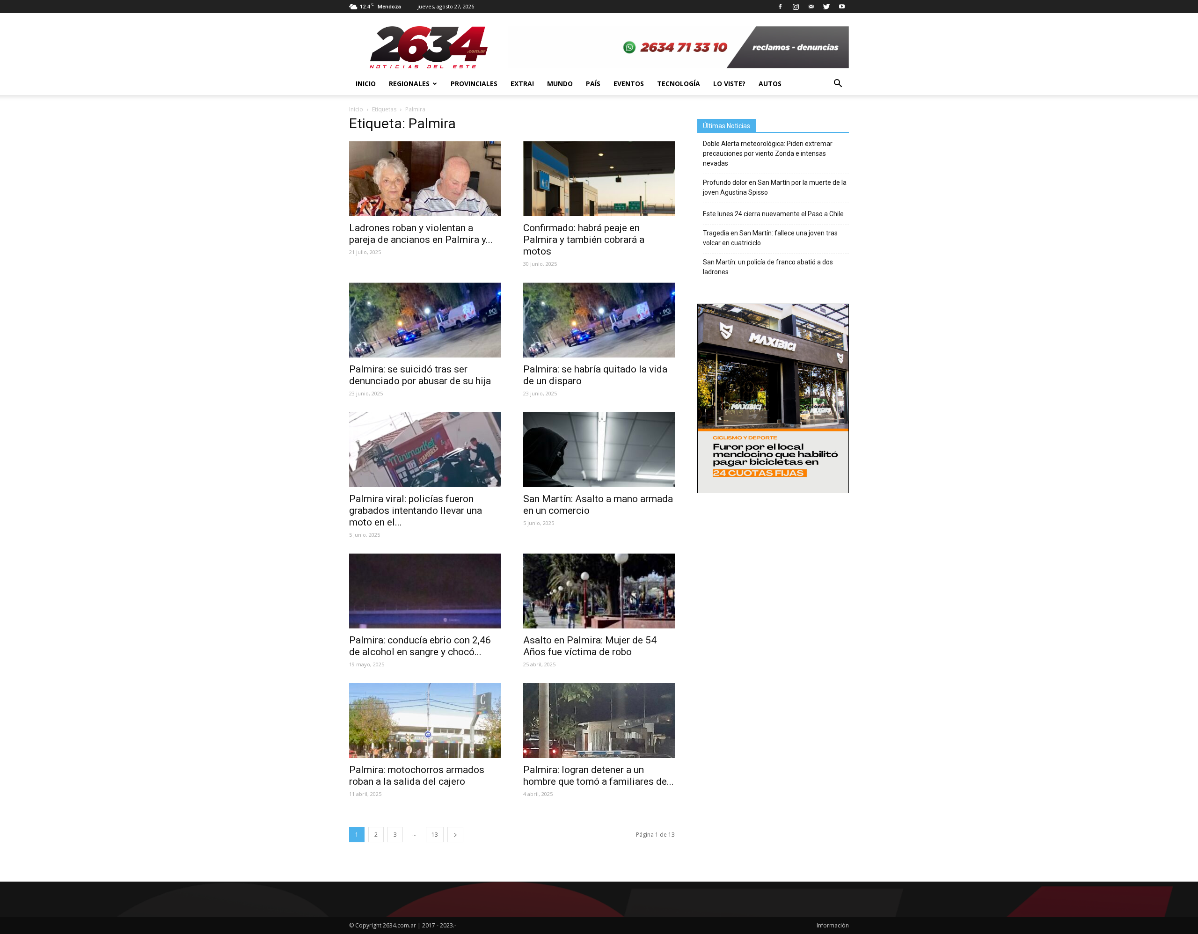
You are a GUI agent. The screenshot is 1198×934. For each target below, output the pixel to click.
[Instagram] (796, 6)
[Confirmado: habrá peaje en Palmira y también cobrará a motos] (599, 178)
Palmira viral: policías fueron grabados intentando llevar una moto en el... (415, 510)
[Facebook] (780, 6)
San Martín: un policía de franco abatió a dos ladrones (768, 267)
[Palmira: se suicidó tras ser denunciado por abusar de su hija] (425, 320)
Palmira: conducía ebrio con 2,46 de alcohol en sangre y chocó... (420, 646)
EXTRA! (522, 83)
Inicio (366, 83)
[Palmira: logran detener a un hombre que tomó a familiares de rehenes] (599, 720)
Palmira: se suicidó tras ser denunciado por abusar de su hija (421, 375)
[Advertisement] (773, 561)
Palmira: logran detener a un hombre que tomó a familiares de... (598, 775)
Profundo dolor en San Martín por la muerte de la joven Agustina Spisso (775, 187)
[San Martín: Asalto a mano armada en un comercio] (599, 449)
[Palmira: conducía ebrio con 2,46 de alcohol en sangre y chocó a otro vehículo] (425, 591)
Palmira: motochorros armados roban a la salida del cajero (416, 775)
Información (833, 925)
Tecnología (678, 83)
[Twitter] (826, 6)
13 (434, 835)
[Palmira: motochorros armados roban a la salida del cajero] (425, 720)
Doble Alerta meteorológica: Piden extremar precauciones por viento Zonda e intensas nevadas (768, 153)
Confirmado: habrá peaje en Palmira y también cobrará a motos (583, 239)
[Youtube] (842, 6)
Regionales (409, 83)
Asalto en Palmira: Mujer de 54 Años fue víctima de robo (590, 646)
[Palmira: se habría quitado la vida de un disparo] (599, 320)
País (593, 83)
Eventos (629, 83)
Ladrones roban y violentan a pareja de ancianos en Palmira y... (421, 233)
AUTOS (770, 83)
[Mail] (811, 6)
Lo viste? (729, 83)
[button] (837, 84)
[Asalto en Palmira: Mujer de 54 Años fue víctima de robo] (599, 591)
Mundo (560, 83)
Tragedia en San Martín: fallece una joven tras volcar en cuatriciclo (770, 238)
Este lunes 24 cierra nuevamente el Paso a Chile (773, 214)
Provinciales (474, 83)
